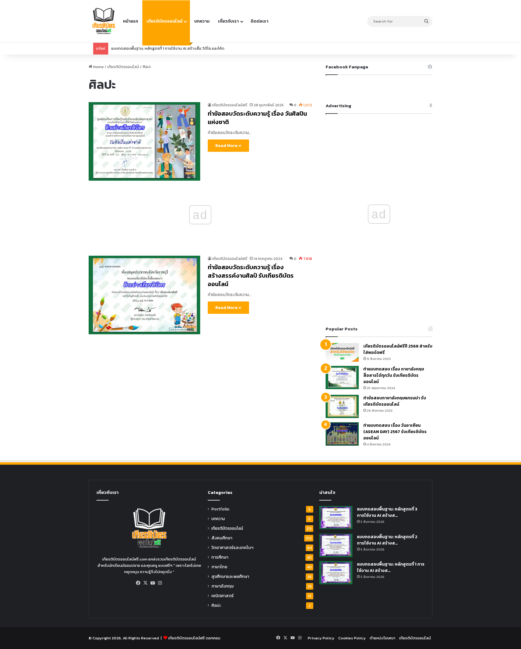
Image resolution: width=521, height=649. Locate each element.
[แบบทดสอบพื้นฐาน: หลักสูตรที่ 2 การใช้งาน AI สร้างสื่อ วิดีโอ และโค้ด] (335, 545)
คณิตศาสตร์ (222, 596)
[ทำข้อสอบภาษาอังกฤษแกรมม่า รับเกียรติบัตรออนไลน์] (342, 406)
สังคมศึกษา (221, 538)
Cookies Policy (352, 638)
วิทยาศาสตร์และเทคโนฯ (232, 547)
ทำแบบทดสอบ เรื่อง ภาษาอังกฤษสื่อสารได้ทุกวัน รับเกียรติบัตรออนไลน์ (393, 375)
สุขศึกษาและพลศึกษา (230, 576)
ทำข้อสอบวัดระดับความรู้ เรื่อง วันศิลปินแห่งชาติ (257, 117)
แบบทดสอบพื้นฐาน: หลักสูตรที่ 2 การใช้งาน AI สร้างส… (387, 540)
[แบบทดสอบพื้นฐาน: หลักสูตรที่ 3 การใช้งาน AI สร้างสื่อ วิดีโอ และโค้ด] (335, 517)
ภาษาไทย (219, 567)
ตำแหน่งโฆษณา (382, 638)
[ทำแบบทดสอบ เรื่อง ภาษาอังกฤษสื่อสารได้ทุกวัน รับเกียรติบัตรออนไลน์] (342, 377)
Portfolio (220, 509)
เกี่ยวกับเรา (228, 21)
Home (98, 67)
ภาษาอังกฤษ (222, 586)
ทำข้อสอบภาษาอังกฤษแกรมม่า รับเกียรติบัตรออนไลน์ (394, 401)
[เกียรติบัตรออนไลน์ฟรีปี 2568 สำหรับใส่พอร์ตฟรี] (342, 352)
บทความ (202, 21)
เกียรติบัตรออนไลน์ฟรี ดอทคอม (194, 638)
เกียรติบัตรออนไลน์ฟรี (229, 105)
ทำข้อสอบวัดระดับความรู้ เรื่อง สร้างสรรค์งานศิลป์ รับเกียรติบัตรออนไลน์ (251, 276)
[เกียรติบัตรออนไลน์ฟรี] (104, 21)
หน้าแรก (130, 21)
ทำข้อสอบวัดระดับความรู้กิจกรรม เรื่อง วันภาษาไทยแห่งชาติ (161, 48)
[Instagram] (160, 583)
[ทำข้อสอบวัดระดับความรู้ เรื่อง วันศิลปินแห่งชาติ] (144, 141)
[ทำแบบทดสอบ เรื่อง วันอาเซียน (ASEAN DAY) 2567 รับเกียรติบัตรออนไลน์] (342, 433)
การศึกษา (219, 557)
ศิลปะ (216, 605)
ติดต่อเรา (259, 21)
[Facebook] (138, 583)
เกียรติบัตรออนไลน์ (164, 21)
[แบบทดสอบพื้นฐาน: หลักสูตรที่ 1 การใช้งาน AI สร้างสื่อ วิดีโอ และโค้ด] (335, 572)
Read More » (228, 145)
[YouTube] (152, 583)
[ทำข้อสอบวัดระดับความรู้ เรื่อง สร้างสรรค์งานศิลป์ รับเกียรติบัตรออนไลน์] (144, 295)
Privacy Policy (321, 638)
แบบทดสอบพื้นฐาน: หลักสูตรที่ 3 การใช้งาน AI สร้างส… (387, 512)
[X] (145, 583)
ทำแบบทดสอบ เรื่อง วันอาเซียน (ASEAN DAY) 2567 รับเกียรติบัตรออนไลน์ (395, 431)
